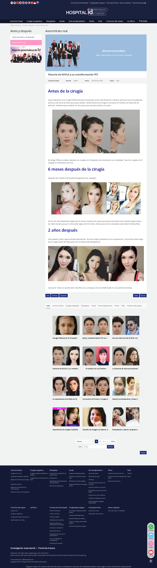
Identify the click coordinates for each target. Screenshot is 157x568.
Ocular (62, 21)
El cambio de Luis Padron (96, 368)
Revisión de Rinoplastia (56, 486)
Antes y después (125, 3)
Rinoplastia (50, 21)
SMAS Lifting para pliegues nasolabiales (96, 502)
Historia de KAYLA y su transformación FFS (70, 368)
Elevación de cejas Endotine (97, 495)
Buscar (110, 447)
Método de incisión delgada (77, 481)
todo (48, 306)
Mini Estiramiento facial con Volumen (97, 483)
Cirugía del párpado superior (97, 498)
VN (32, 2)
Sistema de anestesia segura (77, 526)
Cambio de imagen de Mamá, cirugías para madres (103, 429)
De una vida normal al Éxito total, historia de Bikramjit (134, 338)
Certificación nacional (56, 543)
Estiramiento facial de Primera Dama (98, 491)
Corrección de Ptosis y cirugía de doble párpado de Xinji (105, 399)
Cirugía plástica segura (97, 3)
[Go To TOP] (151, 561)
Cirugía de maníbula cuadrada (19, 476)
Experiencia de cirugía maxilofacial (66, 429)
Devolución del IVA (55, 531)
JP (20, 2)
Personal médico (54, 517)
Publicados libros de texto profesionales (57, 534)
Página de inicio (15, 25)
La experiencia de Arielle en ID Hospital (68, 399)
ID (34, 2)
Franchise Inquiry (138, 3)
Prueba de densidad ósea (76, 515)
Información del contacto (96, 514)
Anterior (55, 296)
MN (26, 2)
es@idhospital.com (99, 10)
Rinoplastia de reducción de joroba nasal (58, 474)
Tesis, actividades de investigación (56, 539)
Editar (136, 296)
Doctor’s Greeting (55, 511)
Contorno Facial (16, 21)
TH (23, 2)
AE (29, 2)
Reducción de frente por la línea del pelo (18, 488)
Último (113, 441)
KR (11, 2)
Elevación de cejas (94, 476)
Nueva (143, 453)
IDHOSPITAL (79, 11)
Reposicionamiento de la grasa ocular (78, 485)
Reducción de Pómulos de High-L (20, 480)
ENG (14, 2)
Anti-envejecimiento (77, 21)
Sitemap (144, 21)
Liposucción (14, 511)
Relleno (129, 473)
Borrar (143, 296)
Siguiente (63, 296)
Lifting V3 (91, 479)
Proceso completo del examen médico (78, 522)
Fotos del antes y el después (23, 37)
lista (48, 296)
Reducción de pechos (114, 481)
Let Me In (131, 21)
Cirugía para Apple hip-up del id (20, 517)
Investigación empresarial (22, 548)
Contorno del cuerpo (114, 21)
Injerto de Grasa (93, 473)
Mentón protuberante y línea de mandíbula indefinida (134, 399)
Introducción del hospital (79, 3)
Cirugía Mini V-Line (16, 473)
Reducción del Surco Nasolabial (20, 492)
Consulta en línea (112, 3)
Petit (100, 21)
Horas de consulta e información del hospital (57, 524)
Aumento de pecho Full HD (116, 473)
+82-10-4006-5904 (98, 14)
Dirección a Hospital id (56, 528)
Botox (129, 476)
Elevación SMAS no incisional (97, 487)
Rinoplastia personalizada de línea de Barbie (58, 482)
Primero (79, 441)
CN (17, 2)
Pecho (91, 21)
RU (37, 2)
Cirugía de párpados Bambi (77, 473)
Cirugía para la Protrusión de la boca (39, 478)
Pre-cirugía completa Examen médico (77, 511)
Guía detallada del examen (77, 518)
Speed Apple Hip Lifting (17, 520)
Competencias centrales (57, 520)
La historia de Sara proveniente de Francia (129, 368)
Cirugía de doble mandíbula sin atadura (39, 474)
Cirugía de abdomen (17, 514)
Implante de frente (16, 484)
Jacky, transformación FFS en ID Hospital (99, 338)
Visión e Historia (54, 514)
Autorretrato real (18, 42)
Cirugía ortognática (34, 21)
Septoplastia (53, 478)
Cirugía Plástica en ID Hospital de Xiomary (70, 338)
